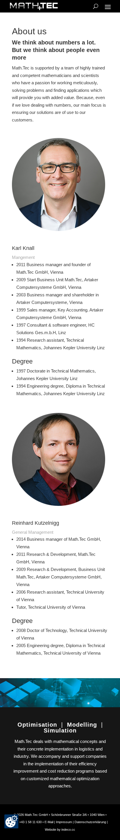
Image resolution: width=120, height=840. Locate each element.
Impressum (64, 822)
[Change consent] (11, 821)
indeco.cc (68, 829)
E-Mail (49, 822)
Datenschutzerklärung (90, 822)
